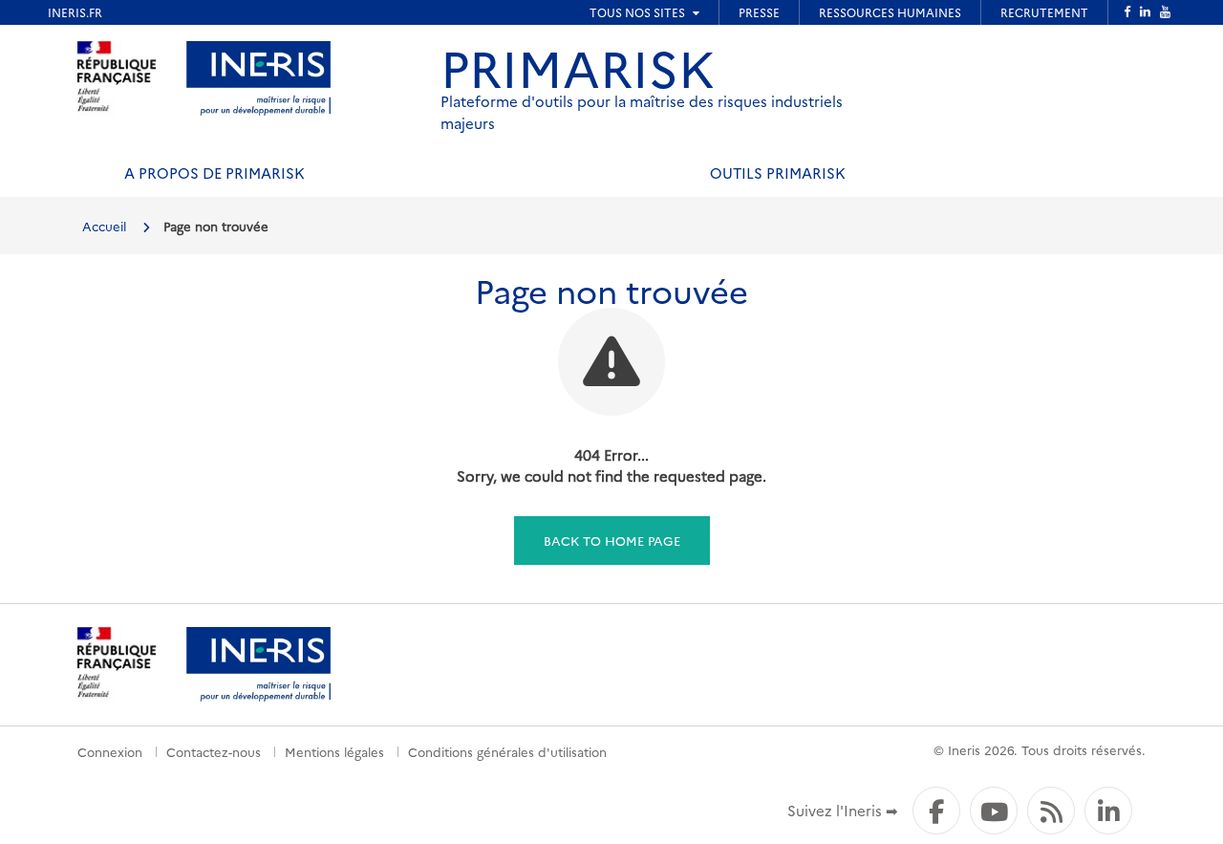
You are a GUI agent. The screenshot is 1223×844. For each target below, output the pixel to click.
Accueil (104, 225)
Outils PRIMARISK (778, 172)
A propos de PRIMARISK (214, 172)
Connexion (109, 751)
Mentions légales (334, 751)
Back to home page (612, 540)
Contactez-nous (213, 751)
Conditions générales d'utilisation (507, 751)
